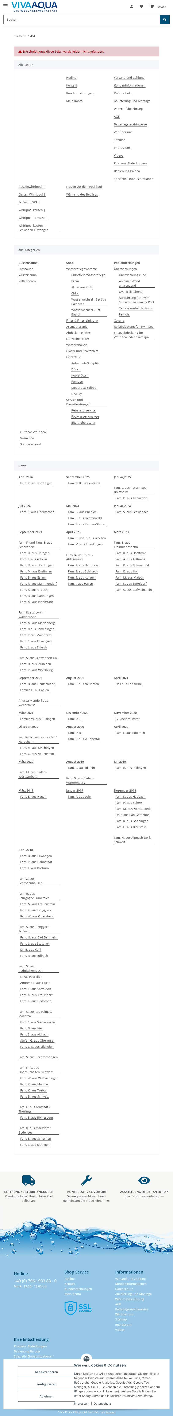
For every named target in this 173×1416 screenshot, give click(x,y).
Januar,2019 (74, 790)
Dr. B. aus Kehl (30, 950)
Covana (119, 320)
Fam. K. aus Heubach (130, 796)
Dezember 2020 (77, 713)
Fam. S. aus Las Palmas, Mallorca (35, 1014)
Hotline (71, 78)
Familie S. (74, 719)
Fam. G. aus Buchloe (82, 512)
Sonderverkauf (30, 444)
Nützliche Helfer (77, 339)
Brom (75, 281)
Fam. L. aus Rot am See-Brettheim (130, 490)
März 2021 (26, 713)
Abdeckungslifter (78, 333)
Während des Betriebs (82, 194)
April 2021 (121, 678)
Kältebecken (27, 281)
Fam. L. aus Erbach (33, 647)
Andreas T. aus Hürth (35, 983)
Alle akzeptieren (46, 1372)
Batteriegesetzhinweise (130, 124)
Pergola (124, 314)
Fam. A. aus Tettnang (130, 559)
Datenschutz (102, 1403)
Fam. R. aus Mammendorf (38, 584)
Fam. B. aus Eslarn (33, 577)
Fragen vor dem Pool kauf (84, 187)
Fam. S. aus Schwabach (132, 512)
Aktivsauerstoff (81, 287)
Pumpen (77, 381)
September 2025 (78, 477)
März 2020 (26, 762)
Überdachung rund (132, 275)
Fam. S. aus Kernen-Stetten (87, 524)
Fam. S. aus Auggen (82, 577)
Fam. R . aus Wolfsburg (36, 670)
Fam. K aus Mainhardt (35, 635)
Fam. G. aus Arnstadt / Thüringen (34, 1109)
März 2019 (26, 790)
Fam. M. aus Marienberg (37, 623)
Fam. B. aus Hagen (33, 796)
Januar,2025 (122, 477)
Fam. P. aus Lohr (79, 796)
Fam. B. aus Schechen (35, 1139)
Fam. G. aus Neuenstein (37, 754)
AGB (117, 116)
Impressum (81, 1403)
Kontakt (71, 85)
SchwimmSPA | (29, 202)
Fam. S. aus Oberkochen (37, 512)
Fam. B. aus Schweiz (34, 1096)
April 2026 (26, 477)
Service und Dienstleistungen (78, 402)
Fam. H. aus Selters (129, 803)
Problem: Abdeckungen (130, 163)
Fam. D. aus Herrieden (131, 498)
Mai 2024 (72, 506)
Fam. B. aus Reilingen (131, 768)
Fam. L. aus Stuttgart (34, 943)
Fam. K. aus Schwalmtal (132, 565)
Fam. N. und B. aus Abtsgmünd (79, 557)
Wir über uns (123, 132)
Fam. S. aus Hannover (83, 565)
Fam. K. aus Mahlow (34, 1084)
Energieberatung (83, 423)
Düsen (75, 369)
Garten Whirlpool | (32, 194)
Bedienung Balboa (127, 171)
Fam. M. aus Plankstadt (36, 602)
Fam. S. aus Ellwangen (36, 641)
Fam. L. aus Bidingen (35, 1145)
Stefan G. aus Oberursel (37, 1040)
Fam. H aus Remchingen (37, 629)
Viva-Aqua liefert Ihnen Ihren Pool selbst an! (29, 1196)
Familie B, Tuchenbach (84, 483)
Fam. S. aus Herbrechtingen (38, 1057)
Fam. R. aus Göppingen (132, 821)
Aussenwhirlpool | (32, 187)
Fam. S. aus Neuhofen (83, 684)
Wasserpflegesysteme (81, 269)
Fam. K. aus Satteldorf (131, 584)
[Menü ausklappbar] (5, 2)
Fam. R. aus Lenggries (35, 910)
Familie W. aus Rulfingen (37, 719)
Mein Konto (74, 101)
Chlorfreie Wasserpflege (88, 275)
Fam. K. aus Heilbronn (35, 1001)
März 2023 (121, 532)
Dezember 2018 (125, 790)
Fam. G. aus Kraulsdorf (36, 995)
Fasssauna (26, 269)
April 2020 (121, 727)
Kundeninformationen (129, 85)
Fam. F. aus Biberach (130, 733)
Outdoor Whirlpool (33, 432)
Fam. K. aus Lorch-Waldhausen (32, 614)
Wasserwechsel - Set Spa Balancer (88, 301)
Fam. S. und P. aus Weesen (87, 538)
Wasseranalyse (76, 345)
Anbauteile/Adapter (85, 363)
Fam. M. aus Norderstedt (133, 809)
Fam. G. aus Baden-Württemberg (80, 780)
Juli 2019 (120, 762)
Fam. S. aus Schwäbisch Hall (38, 658)
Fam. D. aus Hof (127, 571)
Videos (118, 155)
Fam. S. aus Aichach (34, 1034)
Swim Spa (27, 438)
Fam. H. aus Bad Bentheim (39, 937)
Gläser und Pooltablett (82, 351)
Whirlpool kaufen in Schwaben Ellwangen (34, 228)
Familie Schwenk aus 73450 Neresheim (38, 739)
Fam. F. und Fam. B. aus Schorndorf (35, 544)
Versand (110, 1412)
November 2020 (125, 713)
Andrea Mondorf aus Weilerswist (33, 703)
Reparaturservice (83, 410)
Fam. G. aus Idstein (81, 768)
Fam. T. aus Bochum (34, 868)
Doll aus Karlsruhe (129, 684)
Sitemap (120, 140)
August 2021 (75, 678)
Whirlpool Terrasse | (33, 218)
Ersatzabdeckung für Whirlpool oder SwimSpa (131, 335)
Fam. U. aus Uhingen (35, 553)
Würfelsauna (28, 275)
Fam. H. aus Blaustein (131, 827)
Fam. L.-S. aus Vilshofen (37, 1047)
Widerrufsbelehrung (128, 109)
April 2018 (26, 850)
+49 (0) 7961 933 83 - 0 (35, 1281)
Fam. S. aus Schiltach (83, 571)
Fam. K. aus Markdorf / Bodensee (35, 1130)
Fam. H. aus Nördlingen (37, 565)
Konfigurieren (46, 1384)
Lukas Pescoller (31, 977)
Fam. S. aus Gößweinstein (134, 590)
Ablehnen (46, 1396)
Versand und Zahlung (129, 78)
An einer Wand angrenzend (129, 283)
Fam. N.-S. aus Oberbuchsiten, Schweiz (36, 1070)
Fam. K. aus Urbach (34, 590)
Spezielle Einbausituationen (133, 179)
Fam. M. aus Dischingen (37, 748)
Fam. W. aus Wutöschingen (39, 1078)
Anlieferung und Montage (132, 101)
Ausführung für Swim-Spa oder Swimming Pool (136, 300)
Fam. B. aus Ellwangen (36, 856)
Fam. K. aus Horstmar (131, 553)
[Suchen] (165, 19)
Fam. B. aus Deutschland (37, 684)
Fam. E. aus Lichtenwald (85, 518)
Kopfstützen (79, 375)
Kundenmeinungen (80, 93)
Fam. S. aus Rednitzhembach (31, 968)
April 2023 (73, 532)
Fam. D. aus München (35, 664)
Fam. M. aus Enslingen (36, 571)
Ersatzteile (73, 357)
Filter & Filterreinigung (82, 320)
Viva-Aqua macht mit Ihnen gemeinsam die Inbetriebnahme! (86, 1196)
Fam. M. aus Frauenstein (37, 904)
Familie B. (75, 733)
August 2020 (75, 727)
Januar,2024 (122, 506)
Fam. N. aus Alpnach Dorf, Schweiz (132, 840)
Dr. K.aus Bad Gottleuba (133, 815)
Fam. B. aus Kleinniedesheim (126, 544)
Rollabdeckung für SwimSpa (134, 327)
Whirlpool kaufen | (32, 210)
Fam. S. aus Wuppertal (84, 739)
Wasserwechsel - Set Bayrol (85, 312)
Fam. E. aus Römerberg (36, 1117)
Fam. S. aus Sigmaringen (37, 1022)
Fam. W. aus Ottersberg (37, 916)
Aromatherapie (77, 327)
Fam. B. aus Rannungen (37, 596)
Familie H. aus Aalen (34, 690)
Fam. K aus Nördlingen (36, 483)
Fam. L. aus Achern (33, 559)
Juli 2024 (25, 506)
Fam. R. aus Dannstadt (36, 862)
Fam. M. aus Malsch (130, 577)
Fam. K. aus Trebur (33, 1090)
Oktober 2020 (28, 727)
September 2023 (30, 532)
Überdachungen (125, 269)
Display (76, 394)
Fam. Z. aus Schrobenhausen (31, 881)
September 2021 (30, 678)
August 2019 (75, 762)
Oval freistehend (131, 292)
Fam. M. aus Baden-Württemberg (33, 774)
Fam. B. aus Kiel (31, 1028)
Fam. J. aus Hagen (80, 584)
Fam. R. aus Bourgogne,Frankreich (34, 896)
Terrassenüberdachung (135, 308)
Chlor (75, 293)
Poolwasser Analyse (85, 416)
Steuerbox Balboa (83, 388)
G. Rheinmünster (128, 719)
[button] (132, 6)
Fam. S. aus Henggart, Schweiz (34, 929)
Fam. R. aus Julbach (34, 956)
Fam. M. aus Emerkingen (85, 544)
